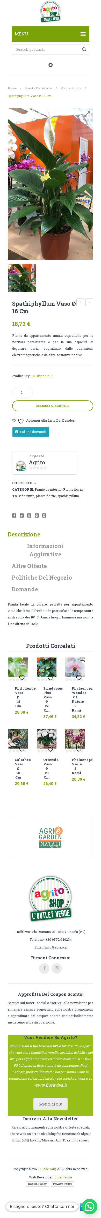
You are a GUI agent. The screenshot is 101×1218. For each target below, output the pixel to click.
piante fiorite (46, 496)
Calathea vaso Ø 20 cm (89, 303)
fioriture (27, 496)
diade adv (47, 1169)
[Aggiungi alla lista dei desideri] (22, 662)
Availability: (21, 376)
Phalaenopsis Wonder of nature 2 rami (75, 699)
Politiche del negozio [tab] (42, 577)
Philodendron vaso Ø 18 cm (18, 697)
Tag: (16, 496)
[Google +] (37, 515)
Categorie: (23, 489)
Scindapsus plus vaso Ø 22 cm (46, 699)
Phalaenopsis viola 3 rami (75, 766)
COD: (16, 483)
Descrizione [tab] (24, 534)
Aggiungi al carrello (52, 406)
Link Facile (63, 1177)
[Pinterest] (29, 515)
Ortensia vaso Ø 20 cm (46, 768)
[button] (89, 1206)
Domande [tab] (25, 589)
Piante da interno (38, 88)
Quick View (23, 709)
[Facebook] (14, 515)
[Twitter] (22, 515)
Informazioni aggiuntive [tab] (45, 550)
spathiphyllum (68, 496)
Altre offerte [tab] (29, 566)
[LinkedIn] (44, 515)
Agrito (37, 462)
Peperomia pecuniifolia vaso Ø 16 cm (80, 303)
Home (12, 88)
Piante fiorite (71, 88)
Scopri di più (50, 1104)
